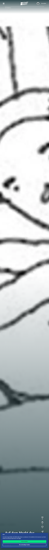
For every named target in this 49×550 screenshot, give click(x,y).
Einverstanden (24, 541)
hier (20, 538)
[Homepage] (24, 3)
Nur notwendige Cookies (24, 544)
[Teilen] (42, 531)
